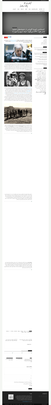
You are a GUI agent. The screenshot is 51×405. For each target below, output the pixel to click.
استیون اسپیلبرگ (38, 70)
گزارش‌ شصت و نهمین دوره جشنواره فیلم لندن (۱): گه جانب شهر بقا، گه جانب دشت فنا (41, 59)
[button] (5, 9)
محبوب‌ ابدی (14, 27)
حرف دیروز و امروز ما (13, 41)
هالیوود (42, 89)
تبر (26, 331)
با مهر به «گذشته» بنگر (20, 359)
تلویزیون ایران (39, 72)
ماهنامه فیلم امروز (36, 85)
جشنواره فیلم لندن (39, 74)
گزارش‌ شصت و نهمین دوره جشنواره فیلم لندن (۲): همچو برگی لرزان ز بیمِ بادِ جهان (41, 57)
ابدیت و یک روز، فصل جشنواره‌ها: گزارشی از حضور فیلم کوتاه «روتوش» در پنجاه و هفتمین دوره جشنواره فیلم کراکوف (28, 360)
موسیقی (45, 88)
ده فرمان (40, 76)
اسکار (28, 331)
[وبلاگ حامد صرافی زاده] (25, 4)
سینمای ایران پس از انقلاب (41, 80)
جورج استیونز (15, 93)
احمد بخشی (45, 70)
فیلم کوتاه (45, 85)
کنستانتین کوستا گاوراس (13, 40)
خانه (43, 9)
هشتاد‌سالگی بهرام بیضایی (43, 90)
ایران (42, 71)
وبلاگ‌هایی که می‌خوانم (44, 42)
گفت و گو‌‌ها (22, 9)
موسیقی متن (42, 88)
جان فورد (21, 87)
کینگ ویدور (20, 93)
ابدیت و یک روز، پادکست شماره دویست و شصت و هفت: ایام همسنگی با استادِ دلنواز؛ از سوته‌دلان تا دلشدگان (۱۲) (41, 64)
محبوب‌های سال (45, 41)
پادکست (18, 9)
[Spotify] (39, 396)
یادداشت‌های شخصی (7, 404)
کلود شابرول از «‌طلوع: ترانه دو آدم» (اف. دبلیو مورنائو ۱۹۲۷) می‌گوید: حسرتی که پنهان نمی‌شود (11, 340)
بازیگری (40, 71)
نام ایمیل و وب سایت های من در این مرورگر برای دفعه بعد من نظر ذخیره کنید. (22, 382)
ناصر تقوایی (45, 89)
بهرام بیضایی (37, 71)
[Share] (44, 396)
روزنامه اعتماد (12, 331)
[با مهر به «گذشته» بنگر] (18, 355)
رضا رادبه (38, 76)
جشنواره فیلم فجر (44, 74)
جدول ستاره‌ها (45, 40)
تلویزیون (42, 72)
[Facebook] (46, 396)
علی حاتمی (41, 84)
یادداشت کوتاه (40, 9)
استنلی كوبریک (41, 70)
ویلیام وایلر (23, 93)
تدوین (45, 72)
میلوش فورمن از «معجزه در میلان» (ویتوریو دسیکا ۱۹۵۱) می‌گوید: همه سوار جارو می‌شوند (26, 340)
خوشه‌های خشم (30, 87)
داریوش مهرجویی (44, 76)
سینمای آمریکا (7, 331)
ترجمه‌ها (30, 9)
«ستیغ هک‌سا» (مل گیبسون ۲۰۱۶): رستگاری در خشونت (9, 359)
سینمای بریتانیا (38, 81)
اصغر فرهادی (45, 71)
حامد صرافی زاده (44, 33)
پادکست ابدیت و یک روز (41, 92)
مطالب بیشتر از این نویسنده (24, 350)
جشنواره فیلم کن (44, 75)
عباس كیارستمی (44, 84)
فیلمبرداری (37, 84)
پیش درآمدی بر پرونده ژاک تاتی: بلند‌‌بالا (42, 61)
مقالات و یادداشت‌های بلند (34, 9)
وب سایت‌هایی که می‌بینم (44, 43)
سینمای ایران (38, 79)
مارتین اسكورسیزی (41, 85)
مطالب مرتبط (29, 350)
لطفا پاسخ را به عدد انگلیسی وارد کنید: (27, 383)
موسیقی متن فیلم (38, 88)
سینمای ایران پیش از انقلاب (43, 81)
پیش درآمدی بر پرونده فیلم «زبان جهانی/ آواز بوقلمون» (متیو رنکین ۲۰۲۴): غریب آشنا (40, 54)
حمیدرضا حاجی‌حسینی (39, 75)
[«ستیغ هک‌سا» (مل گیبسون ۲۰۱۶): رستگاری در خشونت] (8, 355)
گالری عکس (14, 9)
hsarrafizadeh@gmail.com (26, 401)
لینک (30, 42)
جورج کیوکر (27, 93)
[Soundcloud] (41, 396)
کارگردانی (45, 94)
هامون (40, 89)
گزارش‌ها (26, 9)
